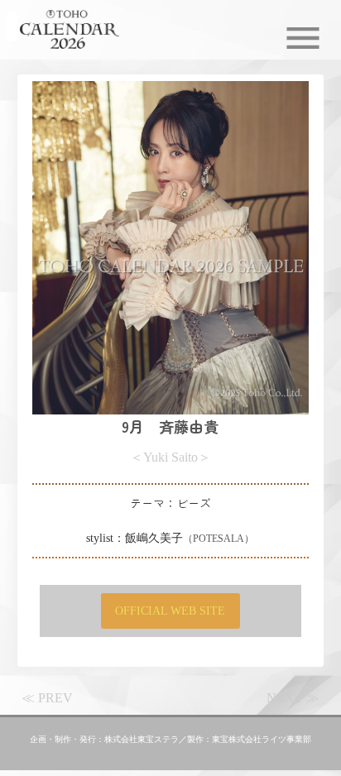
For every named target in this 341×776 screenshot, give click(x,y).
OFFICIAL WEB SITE (170, 610)
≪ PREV (47, 698)
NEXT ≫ (293, 698)
